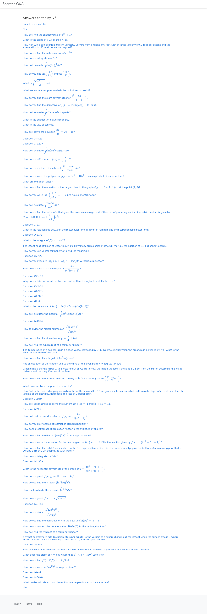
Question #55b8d (33, 286)
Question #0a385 (33, 291)
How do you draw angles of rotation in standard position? (55, 424)
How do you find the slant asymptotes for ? (55, 98)
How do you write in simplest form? (49, 567)
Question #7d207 (33, 143)
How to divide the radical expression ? (51, 329)
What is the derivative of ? (56, 306)
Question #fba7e (32, 544)
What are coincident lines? (38, 181)
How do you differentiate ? (47, 159)
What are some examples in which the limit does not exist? (56, 90)
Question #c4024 (33, 321)
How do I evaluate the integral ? (53, 314)
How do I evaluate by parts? (47, 112)
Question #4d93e (33, 461)
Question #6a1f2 (32, 235)
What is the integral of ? (44, 240)
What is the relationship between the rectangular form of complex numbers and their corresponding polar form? (86, 230)
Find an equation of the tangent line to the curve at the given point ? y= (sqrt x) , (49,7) (72, 363)
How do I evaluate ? (42, 65)
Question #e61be (33, 504)
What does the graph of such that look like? (63, 555)
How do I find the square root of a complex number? (52, 345)
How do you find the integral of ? (48, 358)
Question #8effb (32, 301)
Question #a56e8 (33, 577)
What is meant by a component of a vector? (47, 386)
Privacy (17, 604)
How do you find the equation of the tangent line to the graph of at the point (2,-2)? (81, 187)
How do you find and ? (47, 74)
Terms (29, 604)
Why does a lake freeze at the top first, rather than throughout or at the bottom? (69, 281)
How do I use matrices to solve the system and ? (67, 404)
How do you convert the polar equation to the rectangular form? (65, 526)
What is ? (36, 83)
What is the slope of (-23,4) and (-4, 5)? (45, 40)
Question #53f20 (33, 256)
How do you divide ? (41, 512)
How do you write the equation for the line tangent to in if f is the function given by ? (92, 442)
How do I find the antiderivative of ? (47, 35)
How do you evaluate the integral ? (51, 168)
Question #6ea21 (33, 572)
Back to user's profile (35, 24)
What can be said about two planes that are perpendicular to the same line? (66, 582)
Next (25, 29)
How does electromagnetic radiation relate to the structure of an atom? (63, 429)
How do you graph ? (48, 476)
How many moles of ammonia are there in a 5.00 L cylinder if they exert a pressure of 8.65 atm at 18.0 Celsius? (86, 549)
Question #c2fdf (32, 409)
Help (39, 604)
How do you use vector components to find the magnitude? (56, 251)
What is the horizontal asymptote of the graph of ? (64, 469)
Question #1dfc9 (32, 399)
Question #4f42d (32, 138)
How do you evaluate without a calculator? (63, 261)
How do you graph (44, 498)
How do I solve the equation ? (49, 132)
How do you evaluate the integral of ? (52, 268)
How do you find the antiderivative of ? (47, 53)
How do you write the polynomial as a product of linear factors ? (73, 176)
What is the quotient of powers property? (47, 120)
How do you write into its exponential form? (59, 195)
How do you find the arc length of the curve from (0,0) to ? (72, 378)
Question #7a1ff (32, 225)
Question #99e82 (33, 276)
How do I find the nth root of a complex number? (50, 532)
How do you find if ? (46, 560)
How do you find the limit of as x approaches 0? (57, 435)
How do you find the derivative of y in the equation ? (62, 520)
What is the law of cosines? (38, 125)
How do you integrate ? (40, 58)
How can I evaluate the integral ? (47, 490)
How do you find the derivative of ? (60, 105)
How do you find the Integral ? (47, 482)
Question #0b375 (33, 296)
